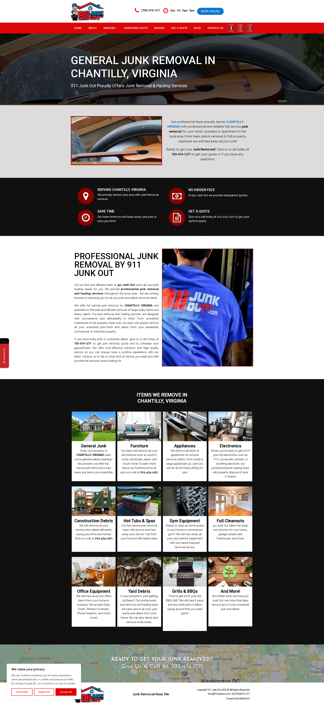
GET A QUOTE (179, 28)
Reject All (44, 692)
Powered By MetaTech (238, 698)
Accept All (66, 692)
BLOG (197, 28)
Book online (210, 11)
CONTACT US (215, 28)
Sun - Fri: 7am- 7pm (182, 10)
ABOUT (92, 28)
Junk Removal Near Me (151, 694)
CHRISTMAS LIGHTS (136, 28)
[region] (44, 681)
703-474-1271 (181, 154)
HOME (78, 28)
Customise (22, 692)
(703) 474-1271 (150, 10)
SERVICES (109, 28)
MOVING (159, 28)
